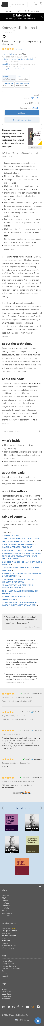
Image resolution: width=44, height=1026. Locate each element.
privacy (5, 989)
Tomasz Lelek (8, 53)
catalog (8, 11)
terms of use (6, 991)
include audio (30, 108)
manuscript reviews (9, 945)
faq (3, 971)
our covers (6, 915)
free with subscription (22, 120)
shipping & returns (9, 966)
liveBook (26, 11)
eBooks (5, 910)
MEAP (18, 11)
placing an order (8, 963)
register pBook (7, 961)
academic (5, 938)
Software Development (16, 69)
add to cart (22, 113)
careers (5, 943)
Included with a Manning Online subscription (18, 59)
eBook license (7, 994)
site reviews (8, 928)
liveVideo (5, 903)
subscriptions (7, 913)
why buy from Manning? (11, 968)
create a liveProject (9, 935)
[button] (2, 17)
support (5, 976)
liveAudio (5, 908)
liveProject (6, 905)
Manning (5, 895)
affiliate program (8, 948)
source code (6, 996)
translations (6, 998)
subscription (35, 11)
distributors (6, 940)
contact (5, 973)
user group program (9, 930)
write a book (6, 933)
